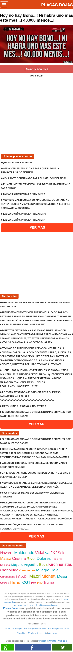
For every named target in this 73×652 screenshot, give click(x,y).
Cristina (19, 558)
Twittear (62, 647)
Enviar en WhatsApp (7, 647)
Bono (47, 553)
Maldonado (24, 552)
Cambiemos (27, 570)
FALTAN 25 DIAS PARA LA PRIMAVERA (24, 194)
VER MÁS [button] (36, 423)
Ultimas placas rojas (13, 628)
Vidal (39, 552)
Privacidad (21, 633)
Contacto (52, 633)
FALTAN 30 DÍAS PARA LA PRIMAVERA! (24, 214)
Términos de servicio (37, 633)
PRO (39, 582)
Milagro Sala (47, 570)
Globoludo (9, 570)
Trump (48, 582)
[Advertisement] (36, 114)
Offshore (5, 582)
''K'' (54, 552)
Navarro (6, 553)
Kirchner (16, 582)
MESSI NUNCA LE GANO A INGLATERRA (24, 406)
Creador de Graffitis (47, 640)
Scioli (62, 553)
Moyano (17, 565)
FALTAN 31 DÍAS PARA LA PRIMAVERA (24, 220)
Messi (62, 576)
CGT (26, 582)
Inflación (22, 576)
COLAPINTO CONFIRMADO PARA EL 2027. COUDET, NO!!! (34, 178)
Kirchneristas (60, 564)
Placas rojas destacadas (35, 628)
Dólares (44, 558)
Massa (5, 558)
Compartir (33, 647)
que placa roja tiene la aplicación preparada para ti (36, 604)
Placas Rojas (10, 608)
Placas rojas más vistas (58, 628)
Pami (33, 583)
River (31, 558)
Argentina (31, 565)
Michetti (49, 576)
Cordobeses (7, 576)
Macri (35, 576)
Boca (43, 564)
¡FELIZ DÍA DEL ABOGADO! (18, 162)
